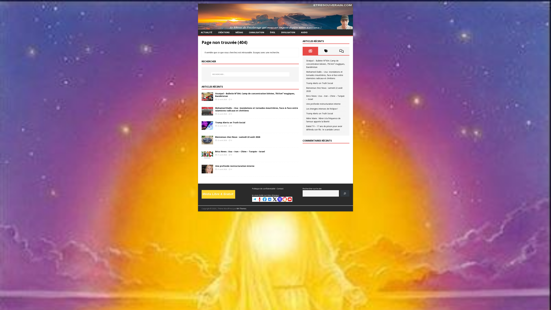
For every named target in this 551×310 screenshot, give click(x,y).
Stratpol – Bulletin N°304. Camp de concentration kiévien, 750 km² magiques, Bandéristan (255, 94)
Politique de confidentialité (263, 188)
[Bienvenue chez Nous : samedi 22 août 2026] (207, 142)
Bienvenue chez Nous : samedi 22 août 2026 (237, 137)
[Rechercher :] (250, 74)
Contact (280, 188)
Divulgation (288, 32)
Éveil (272, 32)
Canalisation (256, 32)
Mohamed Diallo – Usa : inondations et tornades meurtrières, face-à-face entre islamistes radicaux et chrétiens (256, 109)
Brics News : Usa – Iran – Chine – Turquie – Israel (240, 151)
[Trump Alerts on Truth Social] (207, 128)
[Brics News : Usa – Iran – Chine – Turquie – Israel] (207, 157)
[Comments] (341, 51)
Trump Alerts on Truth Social (230, 122)
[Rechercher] (344, 193)
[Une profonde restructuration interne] (207, 171)
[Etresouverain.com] (275, 27)
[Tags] (326, 51)
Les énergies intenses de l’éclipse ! (322, 108)
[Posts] (310, 51)
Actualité (206, 32)
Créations (224, 32)
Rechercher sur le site (312, 188)
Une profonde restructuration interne (234, 166)
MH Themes (241, 208)
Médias (239, 32)
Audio (304, 32)
